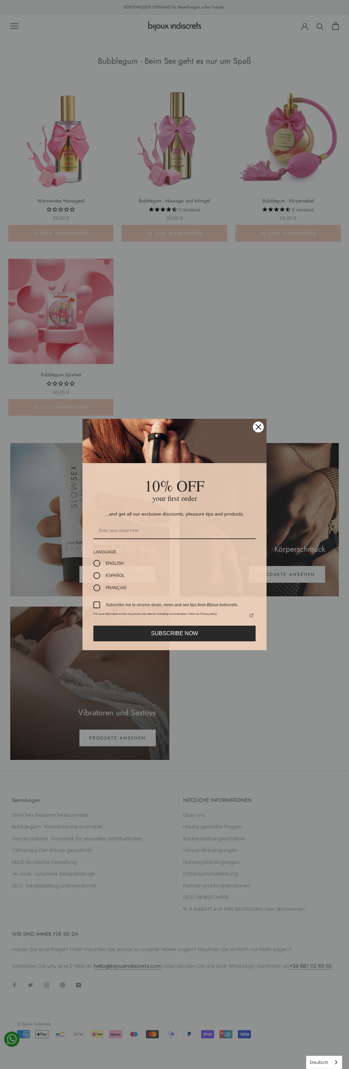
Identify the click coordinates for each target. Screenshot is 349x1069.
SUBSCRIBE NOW (174, 633)
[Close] (258, 427)
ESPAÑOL (115, 575)
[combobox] (324, 1062)
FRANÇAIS (116, 587)
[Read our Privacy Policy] (251, 615)
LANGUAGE (104, 552)
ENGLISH (115, 563)
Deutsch (319, 1062)
